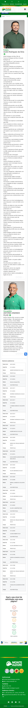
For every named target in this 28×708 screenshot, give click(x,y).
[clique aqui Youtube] (15, 702)
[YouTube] (19, 277)
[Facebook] (23, 277)
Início (3, 16)
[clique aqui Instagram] (19, 702)
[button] (23, 353)
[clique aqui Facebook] (12, 702)
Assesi (8, 706)
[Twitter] (17, 277)
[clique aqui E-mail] (8, 702)
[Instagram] (21, 277)
